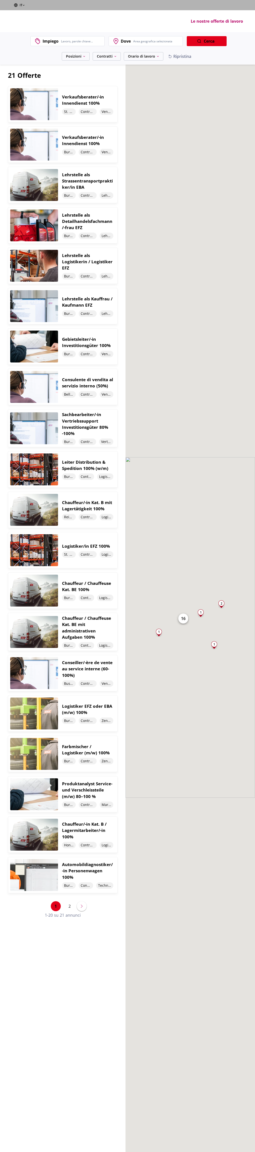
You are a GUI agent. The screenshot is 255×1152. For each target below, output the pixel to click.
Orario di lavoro (141, 56)
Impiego (51, 41)
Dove (126, 41)
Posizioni (73, 56)
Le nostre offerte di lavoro (217, 21)
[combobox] (81, 41)
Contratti (105, 56)
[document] (63, 104)
